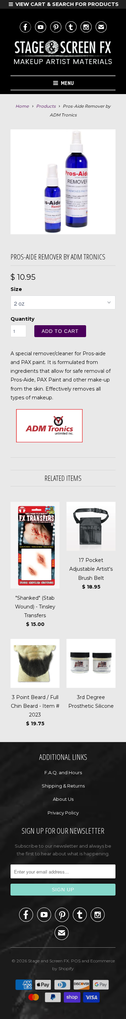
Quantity (22, 319)
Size (16, 289)
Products (46, 106)
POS (75, 960)
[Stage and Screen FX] (62, 53)
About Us (63, 799)
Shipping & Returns (63, 786)
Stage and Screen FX (48, 960)
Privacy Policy (63, 812)
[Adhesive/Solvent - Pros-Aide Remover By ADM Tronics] (62, 181)
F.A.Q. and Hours (63, 772)
